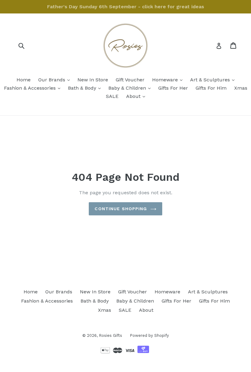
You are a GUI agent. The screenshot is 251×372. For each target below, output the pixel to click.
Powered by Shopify (149, 335)
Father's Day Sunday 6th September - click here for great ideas (125, 6)
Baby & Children (131, 88)
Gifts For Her (173, 88)
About (137, 96)
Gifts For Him (211, 88)
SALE (112, 96)
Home (24, 80)
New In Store (92, 80)
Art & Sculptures (214, 79)
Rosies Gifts (110, 335)
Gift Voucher (130, 80)
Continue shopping (121, 208)
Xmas (240, 88)
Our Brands (55, 79)
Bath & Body (86, 88)
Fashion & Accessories (33, 88)
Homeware (168, 79)
